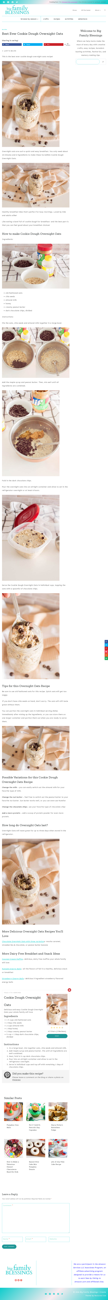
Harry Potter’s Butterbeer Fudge (57, 1127)
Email (29, 1239)
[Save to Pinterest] (106, 648)
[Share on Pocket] (106, 651)
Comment (8, 1205)
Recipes (57, 19)
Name (6, 1239)
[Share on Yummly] (106, 655)
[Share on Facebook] (106, 641)
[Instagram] (8, 2)
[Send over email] (106, 658)
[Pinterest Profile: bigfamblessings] (8, 1076)
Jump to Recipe (10, 51)
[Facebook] (12, 2)
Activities (69, 19)
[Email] (46, 1294)
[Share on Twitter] (106, 645)
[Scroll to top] (103, 1293)
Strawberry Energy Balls (13, 978)
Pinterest (16, 1080)
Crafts (46, 19)
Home (75, 10)
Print (57, 1036)
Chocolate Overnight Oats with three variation (23, 941)
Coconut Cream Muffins (12, 959)
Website (53, 1239)
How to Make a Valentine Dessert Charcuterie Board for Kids (13, 1167)
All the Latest (85, 10)
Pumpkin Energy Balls (11, 969)
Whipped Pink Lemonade (69, 2)
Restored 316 (100, 1296)
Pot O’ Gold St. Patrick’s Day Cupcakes (34, 1127)
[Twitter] (17, 2)
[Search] (103, 61)
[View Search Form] (105, 10)
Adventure (82, 19)
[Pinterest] (4, 2)
